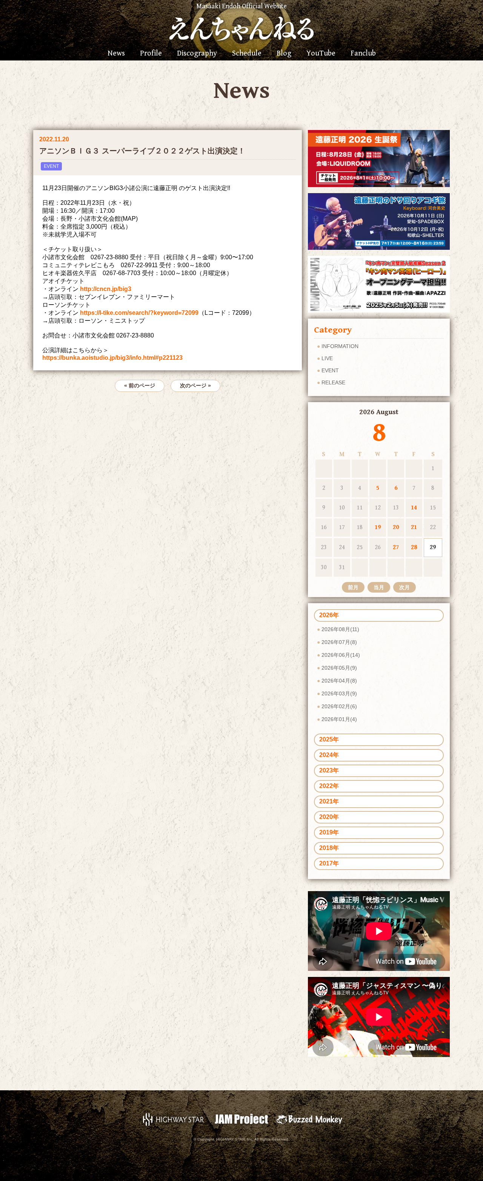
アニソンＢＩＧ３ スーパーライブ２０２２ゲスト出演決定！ (142, 151)
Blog (284, 53)
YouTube (320, 53)
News (116, 53)
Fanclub (363, 53)
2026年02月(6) (339, 706)
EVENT (51, 166)
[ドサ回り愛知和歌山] (379, 221)
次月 (404, 587)
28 (414, 547)
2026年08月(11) (340, 629)
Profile (151, 53)
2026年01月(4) (339, 719)
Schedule (246, 53)
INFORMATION (339, 346)
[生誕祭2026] (379, 158)
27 (396, 547)
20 (396, 527)
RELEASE (333, 382)
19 (378, 527)
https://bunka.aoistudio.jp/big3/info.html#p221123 (112, 357)
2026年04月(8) (339, 681)
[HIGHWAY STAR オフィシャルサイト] (174, 1119)
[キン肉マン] (379, 283)
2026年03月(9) (339, 693)
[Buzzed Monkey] (309, 1119)
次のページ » (195, 385)
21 (414, 527)
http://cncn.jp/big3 (105, 289)
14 (414, 507)
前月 (353, 587)
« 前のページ (139, 385)
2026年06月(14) (340, 655)
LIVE (327, 358)
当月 (379, 587)
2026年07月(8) (339, 642)
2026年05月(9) (339, 668)
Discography (197, 53)
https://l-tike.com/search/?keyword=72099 (139, 313)
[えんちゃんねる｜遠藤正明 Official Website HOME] (241, 27)
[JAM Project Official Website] (241, 1119)
